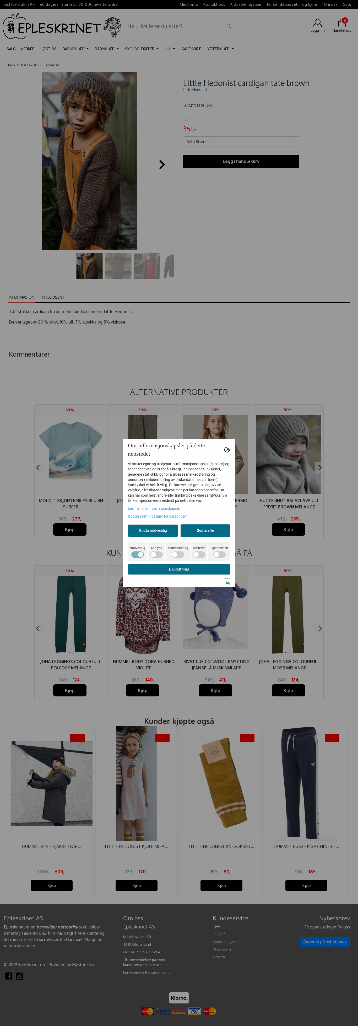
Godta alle (205, 530)
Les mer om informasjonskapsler (154, 508)
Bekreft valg (179, 569)
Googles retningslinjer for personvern (158, 516)
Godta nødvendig (153, 530)
